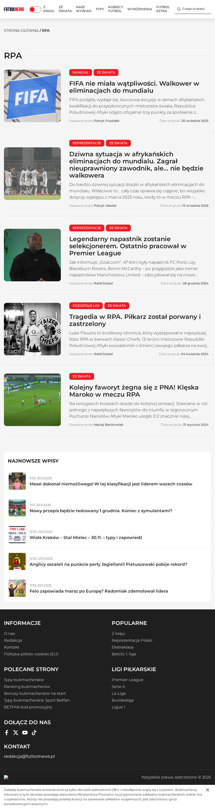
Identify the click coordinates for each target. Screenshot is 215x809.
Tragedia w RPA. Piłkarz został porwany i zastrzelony (135, 320)
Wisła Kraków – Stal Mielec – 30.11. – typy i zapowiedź (86, 537)
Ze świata (65, 9)
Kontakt (11, 647)
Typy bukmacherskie (24, 679)
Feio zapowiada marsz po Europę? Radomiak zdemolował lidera (99, 591)
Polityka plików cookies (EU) (31, 654)
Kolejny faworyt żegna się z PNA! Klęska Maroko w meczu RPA (134, 390)
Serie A (118, 686)
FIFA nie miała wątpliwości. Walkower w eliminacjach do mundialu (134, 87)
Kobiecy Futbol (115, 9)
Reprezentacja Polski (132, 640)
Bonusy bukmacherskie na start (35, 693)
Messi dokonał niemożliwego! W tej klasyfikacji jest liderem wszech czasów (111, 483)
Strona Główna (21, 30)
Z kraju (49, 9)
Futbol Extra (163, 9)
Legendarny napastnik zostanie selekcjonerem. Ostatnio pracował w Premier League (127, 246)
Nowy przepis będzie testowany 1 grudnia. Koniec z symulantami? (101, 510)
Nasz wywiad (84, 9)
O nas (9, 633)
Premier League (127, 679)
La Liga (119, 693)
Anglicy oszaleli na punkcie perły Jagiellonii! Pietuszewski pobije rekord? (108, 564)
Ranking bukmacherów (27, 686)
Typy (100, 9)
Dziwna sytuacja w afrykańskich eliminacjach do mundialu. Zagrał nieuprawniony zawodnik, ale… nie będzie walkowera (136, 164)
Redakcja (13, 640)
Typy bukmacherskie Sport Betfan (37, 700)
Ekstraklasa (123, 647)
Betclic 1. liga (124, 654)
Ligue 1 (118, 707)
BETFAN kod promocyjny (28, 707)
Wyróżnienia (139, 9)
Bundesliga (123, 700)
